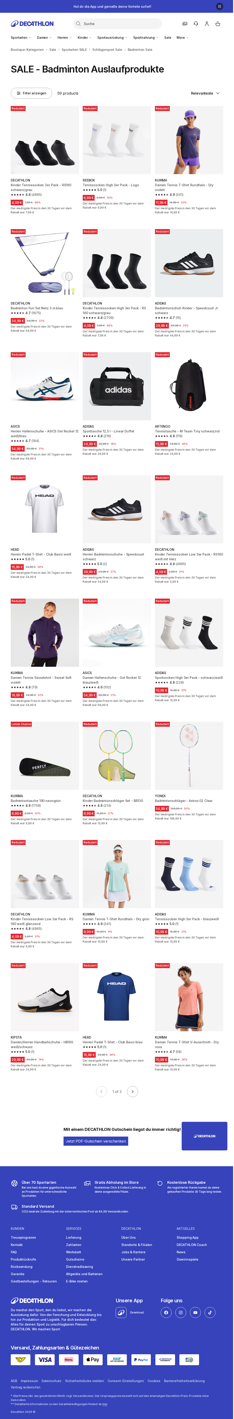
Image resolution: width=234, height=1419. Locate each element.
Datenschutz (51, 1381)
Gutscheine (75, 1259)
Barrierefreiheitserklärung (184, 1381)
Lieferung (73, 1237)
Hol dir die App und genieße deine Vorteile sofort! (112, 6)
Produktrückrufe (23, 1259)
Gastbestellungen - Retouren (34, 1281)
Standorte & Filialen (136, 1245)
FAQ (14, 1252)
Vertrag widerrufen (25, 1387)
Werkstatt (73, 1252)
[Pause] (219, 6)
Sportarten (19, 37)
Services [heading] (73, 1228)
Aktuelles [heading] (186, 1228)
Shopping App (188, 1237)
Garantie (17, 1274)
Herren (63, 37)
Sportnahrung (144, 37)
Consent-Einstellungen (126, 1381)
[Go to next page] (132, 1091)
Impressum (29, 1381)
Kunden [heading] (17, 1228)
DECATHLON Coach (192, 1245)
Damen (43, 37)
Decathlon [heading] (131, 1228)
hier (104, 1404)
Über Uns (128, 1237)
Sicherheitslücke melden (84, 1381)
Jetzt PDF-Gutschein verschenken (96, 1141)
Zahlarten (73, 1245)
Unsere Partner (133, 1259)
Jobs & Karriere (133, 1252)
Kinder (83, 37)
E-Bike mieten (77, 1281)
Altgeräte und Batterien (84, 1274)
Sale (167, 37)
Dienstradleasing (79, 1267)
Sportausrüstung (111, 37)
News (181, 1252)
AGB (14, 1381)
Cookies (154, 1381)
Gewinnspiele (187, 1259)
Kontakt (17, 1245)
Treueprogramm (23, 1237)
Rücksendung (21, 1267)
